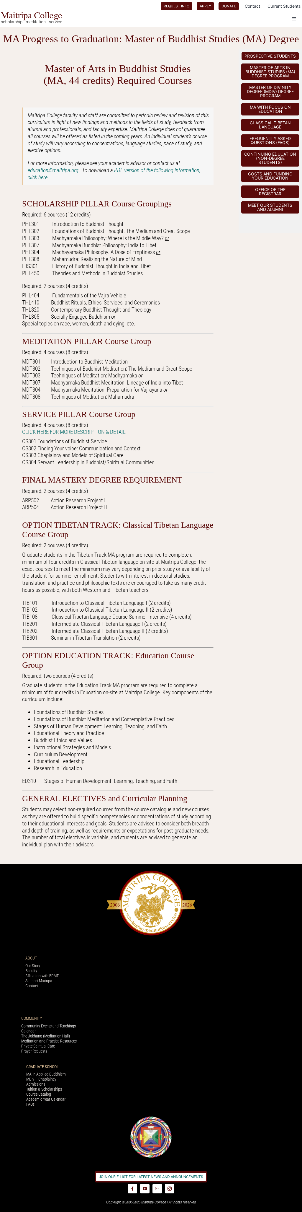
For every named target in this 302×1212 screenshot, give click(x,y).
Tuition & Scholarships (44, 1089)
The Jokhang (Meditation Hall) (45, 1036)
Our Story (32, 965)
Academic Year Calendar (45, 1099)
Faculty (31, 970)
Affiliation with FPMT (42, 975)
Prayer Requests (34, 1051)
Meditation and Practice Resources (49, 1041)
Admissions (35, 1084)
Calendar (28, 1031)
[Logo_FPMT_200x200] (151, 1117)
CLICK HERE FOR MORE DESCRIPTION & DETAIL (74, 432)
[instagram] (169, 1188)
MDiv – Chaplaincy (41, 1079)
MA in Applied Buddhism (46, 1074)
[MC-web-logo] (32, 14)
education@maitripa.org (55, 170)
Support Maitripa (38, 980)
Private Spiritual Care (38, 1046)
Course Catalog (38, 1094)
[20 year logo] (151, 872)
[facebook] (132, 1188)
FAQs (30, 1104)
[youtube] (145, 1188)
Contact (31, 985)
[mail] (157, 1188)
